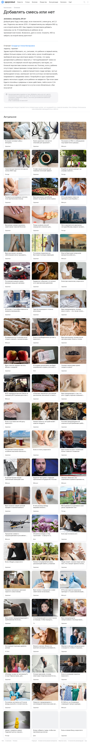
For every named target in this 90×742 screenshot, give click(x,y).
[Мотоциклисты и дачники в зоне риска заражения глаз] (73, 500)
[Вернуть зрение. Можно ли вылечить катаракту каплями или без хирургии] (45, 640)
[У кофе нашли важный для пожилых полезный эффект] (45, 163)
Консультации (7, 7)
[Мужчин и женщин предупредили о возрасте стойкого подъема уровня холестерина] (73, 640)
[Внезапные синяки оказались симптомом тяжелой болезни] (17, 219)
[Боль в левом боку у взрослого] (73, 724)
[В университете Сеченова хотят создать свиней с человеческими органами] (17, 331)
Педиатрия (17, 7)
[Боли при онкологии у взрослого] (73, 275)
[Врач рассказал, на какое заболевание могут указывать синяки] (17, 247)
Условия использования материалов (47, 740)
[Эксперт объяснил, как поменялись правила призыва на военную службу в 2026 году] (73, 472)
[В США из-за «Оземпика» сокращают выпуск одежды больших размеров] (73, 696)
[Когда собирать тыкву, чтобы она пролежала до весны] (45, 724)
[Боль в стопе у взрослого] (45, 444)
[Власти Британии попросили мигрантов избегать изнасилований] (73, 247)
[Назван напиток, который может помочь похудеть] (45, 415)
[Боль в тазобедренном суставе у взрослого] (45, 331)
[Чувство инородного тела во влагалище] (45, 303)
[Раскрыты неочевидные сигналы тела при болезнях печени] (17, 191)
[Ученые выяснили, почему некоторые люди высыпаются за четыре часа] (45, 668)
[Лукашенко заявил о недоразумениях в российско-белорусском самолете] (17, 528)
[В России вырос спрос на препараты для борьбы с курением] (73, 191)
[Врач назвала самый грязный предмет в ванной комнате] (17, 500)
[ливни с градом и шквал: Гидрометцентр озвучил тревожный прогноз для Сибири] (17, 724)
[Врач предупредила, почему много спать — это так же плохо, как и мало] (73, 303)
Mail (3, 740)
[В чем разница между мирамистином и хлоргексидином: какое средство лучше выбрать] (45, 500)
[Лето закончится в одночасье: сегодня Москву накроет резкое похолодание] (73, 219)
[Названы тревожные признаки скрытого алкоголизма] (17, 584)
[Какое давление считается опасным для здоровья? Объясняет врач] (45, 135)
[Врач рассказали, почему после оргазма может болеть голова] (73, 331)
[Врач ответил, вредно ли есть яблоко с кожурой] (17, 359)
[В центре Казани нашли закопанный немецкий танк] (17, 472)
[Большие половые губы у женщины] (17, 135)
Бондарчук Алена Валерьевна (23, 46)
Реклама (15, 740)
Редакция (34, 740)
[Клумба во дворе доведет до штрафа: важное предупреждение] (73, 163)
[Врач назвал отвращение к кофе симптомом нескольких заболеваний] (45, 584)
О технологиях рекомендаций (75, 740)
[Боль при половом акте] (73, 528)
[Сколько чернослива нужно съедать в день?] (73, 359)
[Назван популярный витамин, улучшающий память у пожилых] (45, 556)
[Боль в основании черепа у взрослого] (73, 668)
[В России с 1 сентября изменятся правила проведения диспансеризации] (17, 303)
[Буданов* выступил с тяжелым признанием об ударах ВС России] (45, 472)
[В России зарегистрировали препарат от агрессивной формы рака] (73, 584)
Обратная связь (62, 740)
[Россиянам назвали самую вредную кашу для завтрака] (17, 275)
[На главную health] (9, 2)
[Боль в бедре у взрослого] (17, 556)
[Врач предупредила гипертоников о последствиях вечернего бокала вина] (73, 612)
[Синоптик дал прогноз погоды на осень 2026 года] (17, 163)
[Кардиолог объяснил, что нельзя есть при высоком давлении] (45, 275)
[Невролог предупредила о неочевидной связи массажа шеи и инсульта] (45, 696)
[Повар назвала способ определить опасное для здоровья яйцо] (45, 219)
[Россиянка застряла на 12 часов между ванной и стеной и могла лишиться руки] (17, 696)
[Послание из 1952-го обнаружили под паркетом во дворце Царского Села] (73, 135)
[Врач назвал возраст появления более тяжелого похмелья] (73, 444)
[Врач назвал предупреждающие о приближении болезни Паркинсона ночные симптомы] (17, 612)
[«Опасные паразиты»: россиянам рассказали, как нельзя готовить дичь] (45, 387)
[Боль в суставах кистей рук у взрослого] (17, 415)
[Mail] (2, 2)
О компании (8, 740)
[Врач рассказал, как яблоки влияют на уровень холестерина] (45, 191)
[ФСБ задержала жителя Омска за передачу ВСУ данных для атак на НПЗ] (17, 387)
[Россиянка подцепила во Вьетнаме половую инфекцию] (45, 247)
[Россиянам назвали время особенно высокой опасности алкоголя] (17, 444)
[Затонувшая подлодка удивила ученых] (17, 640)
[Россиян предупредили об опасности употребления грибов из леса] (73, 415)
